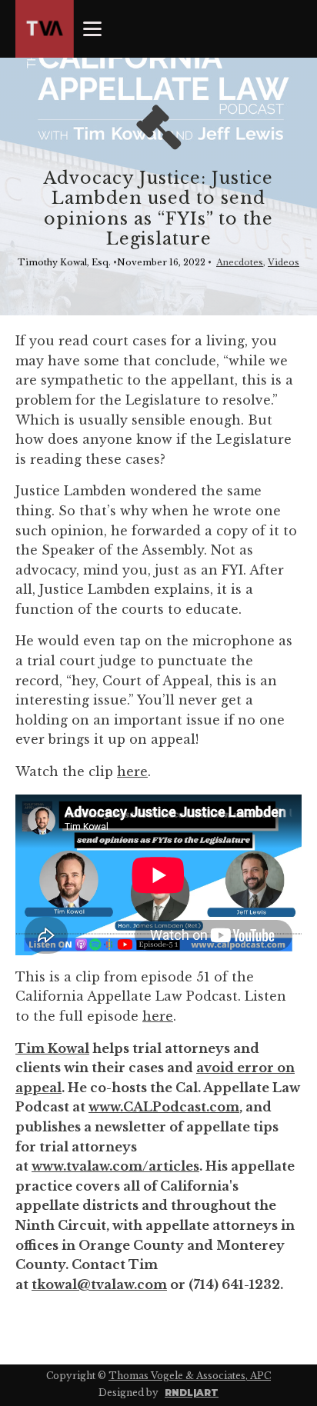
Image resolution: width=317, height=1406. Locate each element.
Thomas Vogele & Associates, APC (189, 1375)
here (132, 771)
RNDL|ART (192, 1392)
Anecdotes (239, 262)
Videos (283, 262)
